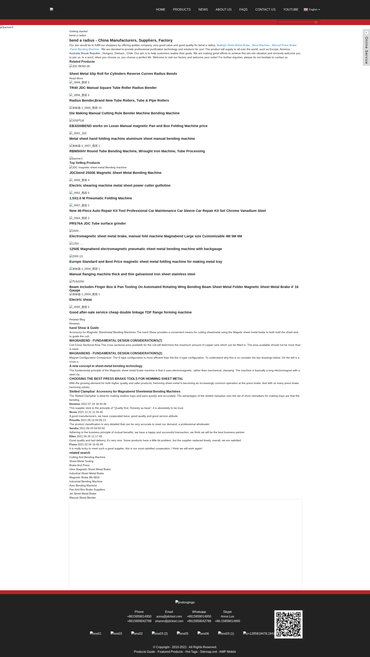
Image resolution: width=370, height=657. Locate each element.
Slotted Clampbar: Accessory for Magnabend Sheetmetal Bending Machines (124, 391)
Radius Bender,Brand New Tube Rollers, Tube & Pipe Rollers (119, 100)
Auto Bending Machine (83, 485)
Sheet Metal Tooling (81, 461)
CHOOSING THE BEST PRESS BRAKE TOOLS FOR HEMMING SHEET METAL (126, 378)
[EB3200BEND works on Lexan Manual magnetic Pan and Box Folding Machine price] (76, 120)
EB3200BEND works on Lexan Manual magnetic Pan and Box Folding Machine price (138, 126)
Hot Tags (191, 651)
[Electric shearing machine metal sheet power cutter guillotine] (79, 179)
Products (182, 9)
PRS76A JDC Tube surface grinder (97, 223)
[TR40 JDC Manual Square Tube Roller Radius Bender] (79, 82)
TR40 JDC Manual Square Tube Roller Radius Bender (113, 88)
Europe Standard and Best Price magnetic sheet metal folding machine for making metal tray (145, 262)
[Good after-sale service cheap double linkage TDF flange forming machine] (79, 306)
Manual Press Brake (284, 45)
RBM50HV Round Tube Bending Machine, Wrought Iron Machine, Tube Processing (137, 151)
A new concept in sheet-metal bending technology (105, 366)
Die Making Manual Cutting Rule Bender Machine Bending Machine (124, 113)
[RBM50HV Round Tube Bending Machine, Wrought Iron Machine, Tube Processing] (84, 145)
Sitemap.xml (208, 651)
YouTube (291, 9)
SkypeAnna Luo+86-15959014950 (227, 616)
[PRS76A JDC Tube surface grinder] (79, 217)
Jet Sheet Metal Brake (82, 493)
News (203, 9)
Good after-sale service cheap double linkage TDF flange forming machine (130, 312)
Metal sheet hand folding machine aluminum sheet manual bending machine (132, 139)
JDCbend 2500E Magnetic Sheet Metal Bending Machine (115, 173)
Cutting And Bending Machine (87, 457)
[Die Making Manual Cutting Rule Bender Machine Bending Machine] (85, 107)
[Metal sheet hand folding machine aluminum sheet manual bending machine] (78, 133)
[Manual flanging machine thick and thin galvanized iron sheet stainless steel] (84, 268)
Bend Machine (261, 45)
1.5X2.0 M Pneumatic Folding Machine (100, 198)
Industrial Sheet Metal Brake (86, 473)
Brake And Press (79, 465)
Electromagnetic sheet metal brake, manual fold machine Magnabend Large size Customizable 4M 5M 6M (155, 236)
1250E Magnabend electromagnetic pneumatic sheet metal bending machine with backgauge (145, 249)
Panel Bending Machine (84, 49)
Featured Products (170, 651)
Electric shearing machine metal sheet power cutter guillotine (120, 185)
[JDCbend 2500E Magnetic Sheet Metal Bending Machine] (98, 167)
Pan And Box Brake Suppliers (87, 489)
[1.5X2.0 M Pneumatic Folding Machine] (79, 192)
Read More (76, 78)
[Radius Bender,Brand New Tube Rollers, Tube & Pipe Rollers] (79, 94)
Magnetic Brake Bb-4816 (84, 477)
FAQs (243, 9)
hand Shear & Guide (84, 327)
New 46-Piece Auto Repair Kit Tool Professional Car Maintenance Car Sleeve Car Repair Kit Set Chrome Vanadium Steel (167, 211)
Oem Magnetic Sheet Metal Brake (90, 469)
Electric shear (80, 300)
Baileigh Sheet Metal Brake (233, 45)
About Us (224, 9)
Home (160, 9)
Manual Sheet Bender (82, 497)
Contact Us (265, 9)
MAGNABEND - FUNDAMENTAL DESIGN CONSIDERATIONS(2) (115, 353)
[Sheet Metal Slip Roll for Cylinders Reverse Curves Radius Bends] (79, 65)
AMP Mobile (227, 651)
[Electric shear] (84, 294)
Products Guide (144, 651)
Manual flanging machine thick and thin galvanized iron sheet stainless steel (132, 274)
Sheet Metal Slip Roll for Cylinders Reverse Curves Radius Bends (123, 74)
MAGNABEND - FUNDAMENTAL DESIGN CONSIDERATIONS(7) (115, 340)
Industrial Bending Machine (86, 481)
